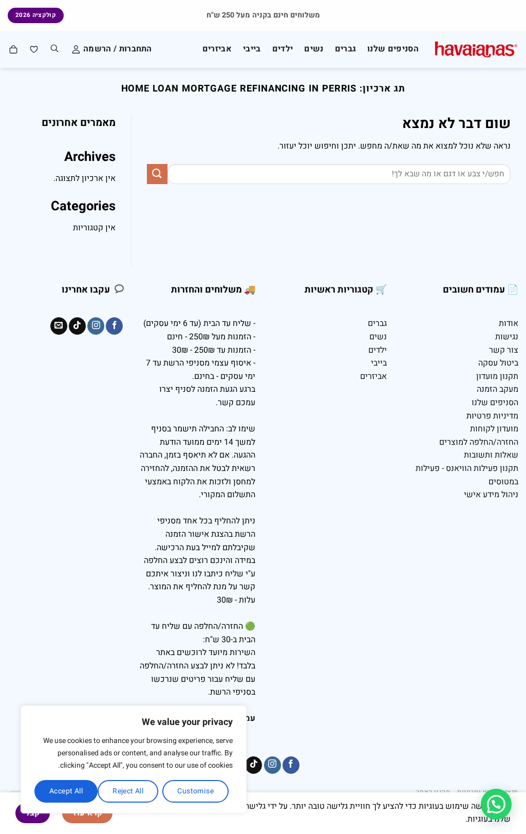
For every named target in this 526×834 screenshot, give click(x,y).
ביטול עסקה (498, 363)
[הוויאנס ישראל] (476, 50)
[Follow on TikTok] (77, 326)
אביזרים (217, 49)
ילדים (282, 49)
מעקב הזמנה (497, 389)
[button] (496, 804)
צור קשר (503, 350)
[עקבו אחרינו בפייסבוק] (114, 326)
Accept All (66, 791)
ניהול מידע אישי (491, 494)
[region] (134, 759)
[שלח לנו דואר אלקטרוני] (58, 326)
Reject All (127, 791)
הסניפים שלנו (393, 49)
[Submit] (157, 174)
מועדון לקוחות (494, 429)
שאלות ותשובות (491, 455)
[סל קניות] (13, 49)
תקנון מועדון (497, 376)
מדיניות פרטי (496, 416)
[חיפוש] (54, 49)
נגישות (506, 337)
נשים (313, 49)
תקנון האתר (433, 791)
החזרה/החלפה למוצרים (478, 442)
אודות (508, 323)
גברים (345, 49)
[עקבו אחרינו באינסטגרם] (95, 326)
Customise (195, 791)
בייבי (252, 49)
